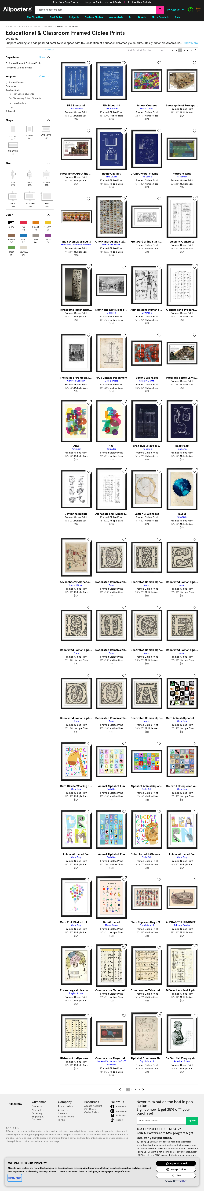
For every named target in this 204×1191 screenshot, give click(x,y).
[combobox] (95, 10)
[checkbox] (13, 177)
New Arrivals (116, 17)
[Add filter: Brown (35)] (11, 234)
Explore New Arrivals (139, 2)
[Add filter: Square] (29, 129)
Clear (42, 76)
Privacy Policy (14, 1177)
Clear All (49, 50)
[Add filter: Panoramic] (13, 145)
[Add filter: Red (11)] (24, 222)
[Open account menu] (183, 10)
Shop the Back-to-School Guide (103, 2)
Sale (177, 17)
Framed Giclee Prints (67, 26)
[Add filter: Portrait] (13, 129)
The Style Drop (35, 17)
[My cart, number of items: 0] (198, 9)
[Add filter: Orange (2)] (36, 222)
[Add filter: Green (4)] (11, 247)
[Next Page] (195, 50)
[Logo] (17, 10)
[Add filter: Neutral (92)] (24, 247)
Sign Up (192, 1121)
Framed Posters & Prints (42, 26)
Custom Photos (94, 17)
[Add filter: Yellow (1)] (48, 222)
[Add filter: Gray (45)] (36, 234)
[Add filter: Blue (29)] (24, 234)
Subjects (10, 26)
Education (23, 26)
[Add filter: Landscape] (46, 128)
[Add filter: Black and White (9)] (11, 222)
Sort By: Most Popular (139, 50)
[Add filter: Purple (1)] (48, 234)
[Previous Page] (173, 50)
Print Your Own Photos (65, 2)
